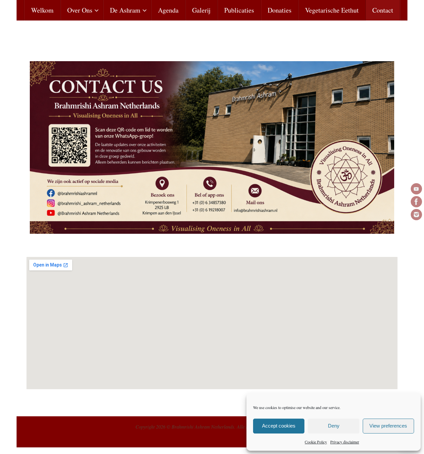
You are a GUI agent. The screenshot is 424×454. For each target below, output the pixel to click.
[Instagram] (416, 214)
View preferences (388, 426)
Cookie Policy (316, 441)
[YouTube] (416, 188)
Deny (334, 426)
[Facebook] (416, 201)
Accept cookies (278, 426)
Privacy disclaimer (344, 441)
